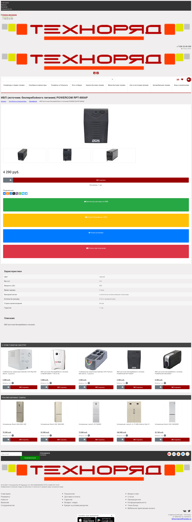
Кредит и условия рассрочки (76, 505)
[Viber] (17, 193)
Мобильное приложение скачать (141, 508)
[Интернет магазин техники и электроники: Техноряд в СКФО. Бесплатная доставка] (96, 31)
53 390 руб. (45, 432)
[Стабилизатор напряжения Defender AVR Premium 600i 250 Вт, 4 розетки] (96, 359)
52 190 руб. (159, 432)
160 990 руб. (121, 432)
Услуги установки (96, 232)
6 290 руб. (159, 380)
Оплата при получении (97, 248)
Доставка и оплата (72, 496)
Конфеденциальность (137, 502)
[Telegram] (26, 193)
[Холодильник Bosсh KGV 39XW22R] (172, 412)
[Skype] (23, 193)
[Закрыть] (111, 517)
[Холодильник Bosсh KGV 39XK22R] (58, 412)
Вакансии (4, 7)
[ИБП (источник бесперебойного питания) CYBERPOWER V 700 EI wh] (58, 359)
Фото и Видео (77, 85)
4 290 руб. (121, 380)
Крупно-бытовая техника (95, 85)
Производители (134, 499)
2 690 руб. (6, 380)
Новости (3, 5)
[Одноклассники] (7, 193)
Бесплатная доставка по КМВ (97, 201)
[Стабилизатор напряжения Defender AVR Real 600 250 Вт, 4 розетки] (20, 359)
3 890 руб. (44, 380)
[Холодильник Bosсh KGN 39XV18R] (20, 412)
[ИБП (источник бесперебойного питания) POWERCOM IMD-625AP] (172, 359)
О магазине (5, 3)
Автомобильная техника (161, 85)
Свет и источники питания (139, 85)
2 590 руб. (83, 380)
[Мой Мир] (10, 193)
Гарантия (68, 499)
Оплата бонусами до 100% (97, 217)
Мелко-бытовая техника (116, 85)
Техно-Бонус (133, 505)
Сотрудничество (6, 9)
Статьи (131, 496)
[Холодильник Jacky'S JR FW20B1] (96, 412)
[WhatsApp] (20, 193)
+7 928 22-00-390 (184, 46)
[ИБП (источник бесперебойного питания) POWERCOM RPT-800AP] (134, 359)
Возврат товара (70, 502)
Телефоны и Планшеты (59, 85)
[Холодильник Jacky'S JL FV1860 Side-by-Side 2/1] (134, 412)
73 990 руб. (83, 432)
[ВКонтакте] (4, 193)
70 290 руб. (7, 432)
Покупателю (69, 493)
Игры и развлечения (181, 85)
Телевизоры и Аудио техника (13, 85)
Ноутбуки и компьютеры (38, 85)
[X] (13, 193)
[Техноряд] (96, 60)
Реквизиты (5, 496)
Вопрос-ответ (133, 493)
